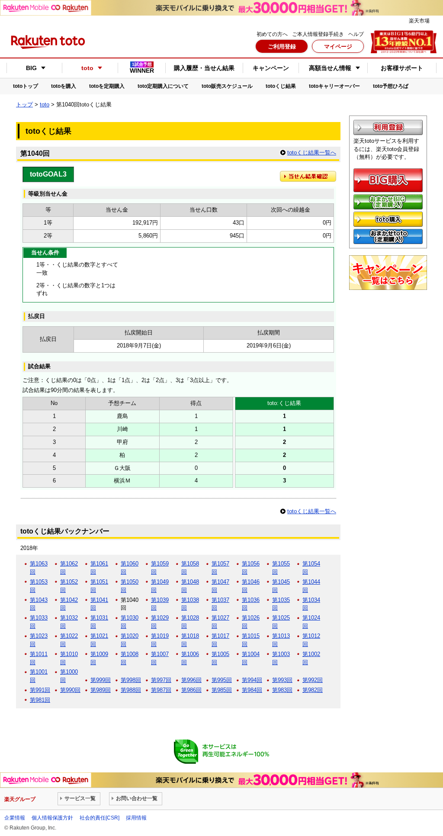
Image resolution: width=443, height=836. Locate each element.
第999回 (100, 680)
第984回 (252, 690)
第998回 (131, 680)
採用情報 (136, 818)
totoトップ (25, 86)
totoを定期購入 (107, 86)
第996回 (191, 680)
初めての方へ (272, 34)
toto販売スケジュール (227, 86)
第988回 (131, 690)
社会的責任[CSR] (99, 818)
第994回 (252, 680)
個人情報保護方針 (52, 818)
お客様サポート (402, 67)
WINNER (142, 68)
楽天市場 (419, 21)
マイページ (338, 46)
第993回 (282, 680)
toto (44, 104)
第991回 (40, 690)
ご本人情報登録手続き (318, 34)
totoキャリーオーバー (334, 86)
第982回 (312, 690)
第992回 (312, 680)
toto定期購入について (163, 86)
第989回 (100, 690)
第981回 (40, 700)
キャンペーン (271, 67)
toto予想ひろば (390, 86)
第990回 (70, 690)
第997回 (161, 680)
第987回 (161, 690)
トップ (24, 104)
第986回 (191, 690)
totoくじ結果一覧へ (311, 152)
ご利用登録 (282, 46)
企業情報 (14, 818)
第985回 (222, 690)
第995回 (222, 680)
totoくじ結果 (281, 86)
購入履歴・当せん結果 (204, 67)
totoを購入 (63, 86)
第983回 (282, 690)
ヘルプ (356, 34)
